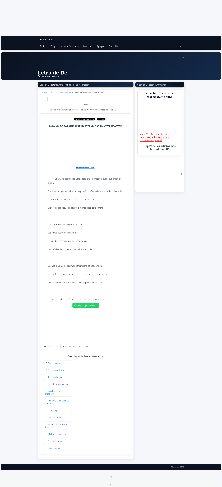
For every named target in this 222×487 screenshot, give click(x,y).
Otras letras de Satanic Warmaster (86, 356)
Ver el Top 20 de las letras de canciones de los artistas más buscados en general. (155, 137)
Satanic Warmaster (65, 92)
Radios (43, 46)
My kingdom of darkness (59, 434)
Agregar (100, 46)
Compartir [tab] (70, 346)
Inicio (45, 92)
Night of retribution (56, 441)
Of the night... (54, 410)
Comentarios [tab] (52, 346)
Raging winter (54, 448)
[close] (111, 477)
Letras (52, 92)
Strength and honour (57, 370)
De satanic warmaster (58, 384)
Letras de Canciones (69, 46)
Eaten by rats (54, 363)
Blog (53, 46)
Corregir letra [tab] (87, 346)
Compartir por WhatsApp (86, 305)
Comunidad (114, 46)
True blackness (55, 377)
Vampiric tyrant (54, 417)
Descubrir (87, 46)
